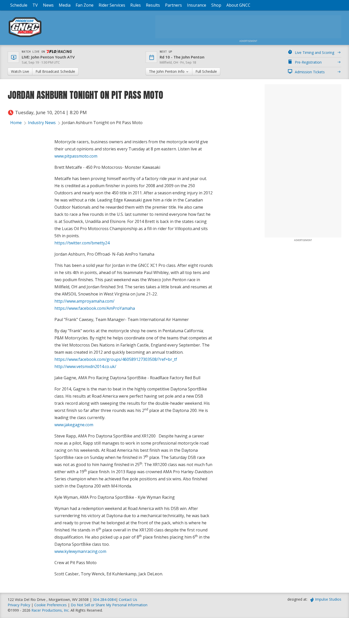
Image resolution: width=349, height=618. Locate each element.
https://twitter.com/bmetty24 (82, 243)
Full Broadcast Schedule (55, 71)
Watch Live (20, 71)
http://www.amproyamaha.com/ (84, 301)
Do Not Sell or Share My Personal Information (109, 604)
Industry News (42, 122)
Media (65, 5)
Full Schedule (206, 71)
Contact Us (128, 599)
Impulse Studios (328, 599)
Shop (216, 5)
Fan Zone (85, 5)
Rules (135, 5)
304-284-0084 (104, 599)
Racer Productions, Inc (50, 610)
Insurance (196, 5)
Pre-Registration (308, 62)
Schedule (18, 5)
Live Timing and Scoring (314, 52)
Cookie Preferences (51, 604)
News (48, 5)
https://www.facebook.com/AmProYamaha (94, 308)
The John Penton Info (167, 71)
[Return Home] (25, 36)
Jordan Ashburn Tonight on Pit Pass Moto (102, 122)
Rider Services (112, 5)
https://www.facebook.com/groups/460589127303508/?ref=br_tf (115, 359)
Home (16, 122)
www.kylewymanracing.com (80, 551)
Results (153, 5)
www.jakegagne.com (73, 424)
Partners (173, 5)
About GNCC (238, 5)
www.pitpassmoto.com (75, 156)
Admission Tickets (310, 71)
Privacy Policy (19, 604)
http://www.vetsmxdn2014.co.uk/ (85, 366)
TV (35, 5)
